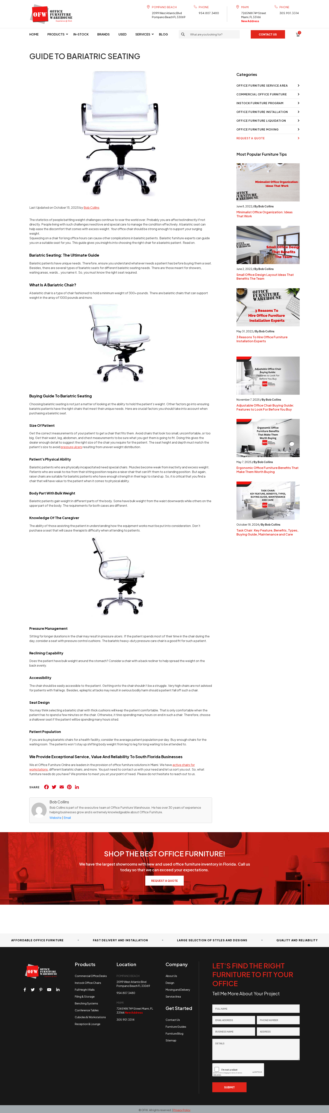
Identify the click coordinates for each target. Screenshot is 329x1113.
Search (183, 34)
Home (34, 34)
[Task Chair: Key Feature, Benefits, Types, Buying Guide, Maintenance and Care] (268, 501)
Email (67, 818)
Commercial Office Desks (91, 976)
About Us (171, 976)
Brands (103, 34)
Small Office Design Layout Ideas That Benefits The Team (265, 277)
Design (170, 982)
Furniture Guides (176, 1026)
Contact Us (173, 1019)
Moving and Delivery (178, 989)
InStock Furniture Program (260, 103)
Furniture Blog (174, 1033)
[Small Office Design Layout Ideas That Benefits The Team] (268, 245)
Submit (229, 1087)
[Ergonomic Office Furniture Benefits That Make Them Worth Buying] (268, 438)
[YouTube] (49, 990)
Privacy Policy (182, 1110)
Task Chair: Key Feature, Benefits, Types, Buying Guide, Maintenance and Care (267, 532)
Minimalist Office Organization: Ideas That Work (264, 214)
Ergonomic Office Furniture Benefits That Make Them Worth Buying (267, 470)
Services (142, 34)
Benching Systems (86, 1003)
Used (122, 34)
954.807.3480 (209, 13)
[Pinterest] (40, 990)
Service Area (173, 996)
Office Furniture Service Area (262, 85)
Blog (163, 34)
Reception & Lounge (87, 1024)
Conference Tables (87, 1010)
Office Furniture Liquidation (261, 120)
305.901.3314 (289, 13)
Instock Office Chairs (88, 982)
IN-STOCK (81, 34)
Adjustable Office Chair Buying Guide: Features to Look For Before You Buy (265, 407)
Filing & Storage (85, 996)
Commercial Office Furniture (261, 94)
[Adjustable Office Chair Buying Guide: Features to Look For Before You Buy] (268, 376)
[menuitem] (34, 34)
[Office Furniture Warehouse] (52, 14)
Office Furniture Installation (262, 112)
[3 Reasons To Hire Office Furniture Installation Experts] (268, 307)
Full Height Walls (85, 989)
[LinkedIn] (58, 990)
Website (55, 818)
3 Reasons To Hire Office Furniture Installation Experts (261, 339)
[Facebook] (25, 990)
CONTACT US (268, 34)
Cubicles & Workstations (90, 1017)
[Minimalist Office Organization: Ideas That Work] (268, 182)
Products (56, 34)
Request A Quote (250, 138)
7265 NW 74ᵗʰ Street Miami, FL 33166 (253, 17)
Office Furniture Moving (257, 129)
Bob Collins (91, 207)
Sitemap (171, 1040)
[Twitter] (33, 990)
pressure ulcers (71, 447)
